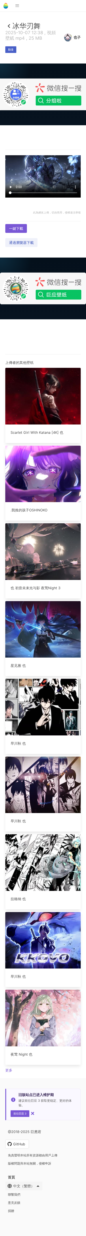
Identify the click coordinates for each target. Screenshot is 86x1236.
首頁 (11, 1177)
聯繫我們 (14, 1194)
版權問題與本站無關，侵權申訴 (29, 1163)
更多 (8, 1070)
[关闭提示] (32, 1113)
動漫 (10, 49)
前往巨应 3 (19, 1113)
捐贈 (11, 1211)
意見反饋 (14, 1202)
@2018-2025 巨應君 (24, 1131)
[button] (17, 5)
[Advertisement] (43, 170)
